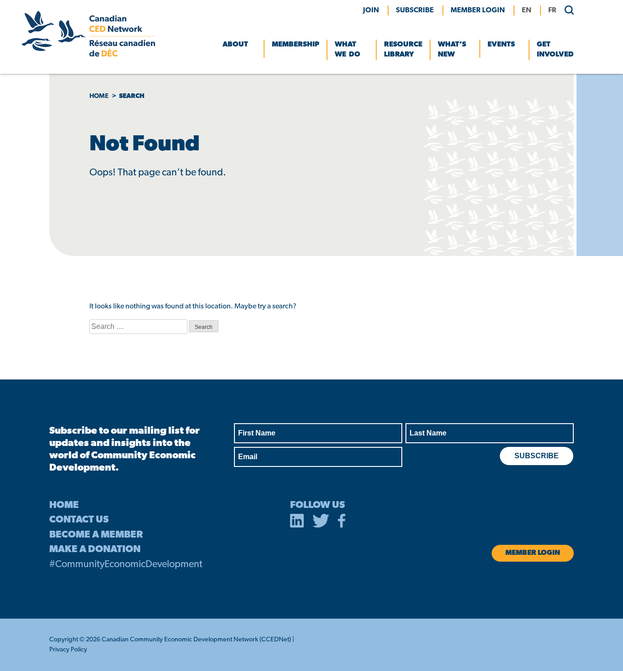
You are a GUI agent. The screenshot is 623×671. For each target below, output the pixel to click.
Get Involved (555, 49)
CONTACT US (79, 520)
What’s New (452, 49)
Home (99, 96)
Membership (295, 44)
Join (371, 10)
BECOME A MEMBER (96, 535)
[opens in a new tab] (297, 522)
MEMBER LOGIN (478, 10)
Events (501, 44)
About (235, 44)
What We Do (347, 49)
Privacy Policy (68, 649)
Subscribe (415, 10)
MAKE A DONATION (94, 549)
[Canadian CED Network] (88, 54)
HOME (64, 505)
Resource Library (403, 49)
